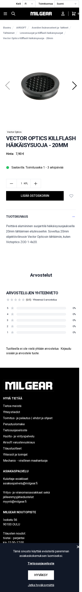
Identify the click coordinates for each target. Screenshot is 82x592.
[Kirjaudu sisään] (63, 13)
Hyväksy (41, 575)
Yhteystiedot (11, 412)
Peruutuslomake (14, 424)
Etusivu (7, 27)
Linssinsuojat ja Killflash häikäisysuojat (41, 32)
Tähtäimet (8, 32)
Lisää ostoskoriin (35, 196)
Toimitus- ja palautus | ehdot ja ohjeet (27, 418)
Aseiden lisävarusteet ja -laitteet (50, 27)
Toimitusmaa (46, 3)
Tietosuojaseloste (15, 430)
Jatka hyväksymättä (41, 585)
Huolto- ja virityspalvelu (18, 436)
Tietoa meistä (12, 406)
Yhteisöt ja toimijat (15, 454)
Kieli (18, 3)
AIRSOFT (21, 27)
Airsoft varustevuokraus (19, 442)
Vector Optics (14, 132)
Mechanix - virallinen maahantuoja (25, 460)
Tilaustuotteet (12, 448)
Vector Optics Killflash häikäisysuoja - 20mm (28, 38)
